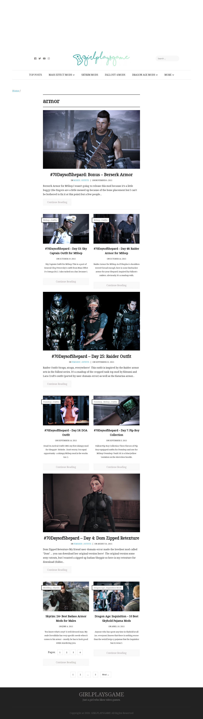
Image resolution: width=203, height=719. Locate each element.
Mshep (76, 180)
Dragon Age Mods (143, 74)
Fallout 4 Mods (115, 74)
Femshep (75, 362)
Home (15, 91)
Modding (47, 587)
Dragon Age (99, 587)
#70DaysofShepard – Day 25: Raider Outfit (91, 356)
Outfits (85, 180)
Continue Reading (57, 202)
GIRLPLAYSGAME (101, 694)
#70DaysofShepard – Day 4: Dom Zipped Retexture (91, 538)
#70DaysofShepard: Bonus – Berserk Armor (91, 174)
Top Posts (35, 74)
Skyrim (56, 587)
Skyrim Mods (89, 74)
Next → (105, 674)
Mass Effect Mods (60, 74)
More (168, 74)
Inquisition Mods (114, 587)
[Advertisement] (101, 25)
